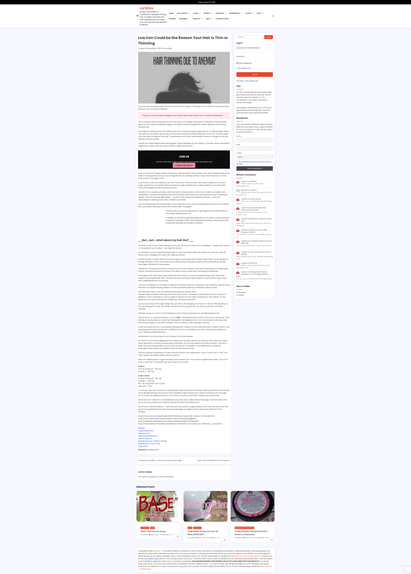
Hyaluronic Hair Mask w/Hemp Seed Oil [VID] (253, 209)
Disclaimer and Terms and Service (245, 556)
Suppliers (183, 19)
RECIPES (207, 13)
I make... (239, 153)
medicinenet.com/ (146, 430)
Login (195, 13)
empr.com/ (143, 446)
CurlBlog (150, 449)
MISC (208, 19)
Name (238, 136)
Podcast (197, 528)
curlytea (146, 8)
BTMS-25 (253, 263)
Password (240, 56)
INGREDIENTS (234, 13)
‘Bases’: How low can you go (153, 531)
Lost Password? (251, 80)
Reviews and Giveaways (244, 528)
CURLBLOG (219, 13)
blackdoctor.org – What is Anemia (152, 441)
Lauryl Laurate (255, 199)
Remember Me (244, 68)
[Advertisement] (151, 223)
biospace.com (144, 433)
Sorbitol (253, 181)
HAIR (157, 449)
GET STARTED (182, 13)
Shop (259, 13)
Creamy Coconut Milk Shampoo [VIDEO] (254, 231)
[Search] (273, 16)
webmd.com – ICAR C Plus (149, 443)
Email (238, 145)
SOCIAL (248, 13)
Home (171, 13)
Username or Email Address (248, 48)
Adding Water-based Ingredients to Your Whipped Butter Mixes (252, 274)
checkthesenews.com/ (148, 436)
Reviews (172, 19)
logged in (152, 476)
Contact (197, 19)
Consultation (222, 19)
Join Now (240, 80)
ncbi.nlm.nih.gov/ (145, 438)
